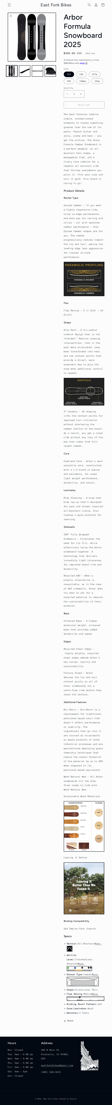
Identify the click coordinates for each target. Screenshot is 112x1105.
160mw (82, 81)
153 (69, 74)
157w (94, 74)
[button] (9, 5)
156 (81, 74)
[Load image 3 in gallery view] (37, 71)
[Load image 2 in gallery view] (24, 71)
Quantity (69, 88)
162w (97, 81)
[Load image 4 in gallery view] (50, 71)
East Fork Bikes (50, 1099)
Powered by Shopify (68, 1099)
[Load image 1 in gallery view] (12, 71)
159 (69, 81)
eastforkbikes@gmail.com (57, 1065)
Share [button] (70, 1020)
